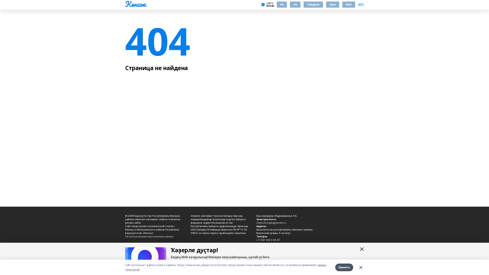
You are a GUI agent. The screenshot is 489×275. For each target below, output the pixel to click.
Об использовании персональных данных (149, 236)
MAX (349, 4)
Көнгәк (135, 4)
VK (281, 4)
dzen (333, 4)
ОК (295, 4)
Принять (344, 267)
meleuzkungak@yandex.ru (271, 222)
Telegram (313, 4)
